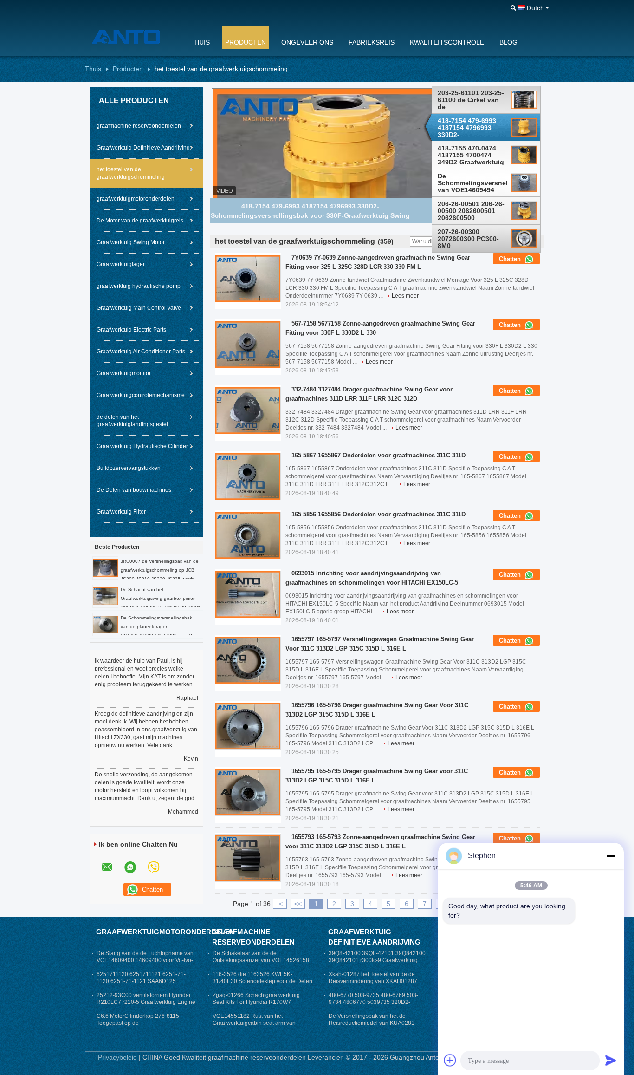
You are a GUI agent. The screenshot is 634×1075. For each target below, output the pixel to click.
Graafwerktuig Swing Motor (131, 242)
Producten (245, 42)
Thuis (93, 68)
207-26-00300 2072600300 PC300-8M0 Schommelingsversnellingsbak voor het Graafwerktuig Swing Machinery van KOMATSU (472, 238)
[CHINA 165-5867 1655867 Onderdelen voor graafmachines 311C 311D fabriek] (248, 476)
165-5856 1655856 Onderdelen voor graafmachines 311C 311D (378, 514)
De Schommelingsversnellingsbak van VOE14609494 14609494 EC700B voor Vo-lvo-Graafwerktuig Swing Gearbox (472, 183)
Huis (202, 42)
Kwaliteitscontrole (447, 42)
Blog (508, 42)
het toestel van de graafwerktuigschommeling (131, 173)
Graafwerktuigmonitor (124, 373)
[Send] (610, 1060)
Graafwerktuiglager (121, 264)
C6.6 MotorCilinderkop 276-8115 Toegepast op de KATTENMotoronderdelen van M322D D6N (144, 1026)
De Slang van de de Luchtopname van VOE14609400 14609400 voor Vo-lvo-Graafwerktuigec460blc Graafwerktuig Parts (145, 963)
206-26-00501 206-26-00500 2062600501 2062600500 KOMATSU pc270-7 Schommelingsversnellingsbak (472, 211)
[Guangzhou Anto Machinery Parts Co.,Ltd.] (133, 36)
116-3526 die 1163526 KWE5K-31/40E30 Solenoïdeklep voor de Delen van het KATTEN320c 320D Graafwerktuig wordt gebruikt (262, 984)
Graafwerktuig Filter (121, 511)
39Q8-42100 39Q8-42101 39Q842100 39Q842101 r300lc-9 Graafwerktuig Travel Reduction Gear (377, 960)
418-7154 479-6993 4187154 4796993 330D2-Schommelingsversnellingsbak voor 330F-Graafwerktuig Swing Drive (472, 127)
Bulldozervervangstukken (129, 468)
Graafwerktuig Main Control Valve (139, 308)
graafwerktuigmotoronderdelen (136, 198)
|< (280, 903)
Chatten (511, 258)
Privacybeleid (117, 1057)
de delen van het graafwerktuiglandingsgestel (132, 421)
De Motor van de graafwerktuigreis (140, 220)
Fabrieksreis (372, 42)
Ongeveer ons (307, 42)
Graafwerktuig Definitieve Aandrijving (143, 147)
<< (298, 903)
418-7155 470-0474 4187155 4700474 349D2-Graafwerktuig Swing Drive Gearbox (471, 155)
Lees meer (405, 296)
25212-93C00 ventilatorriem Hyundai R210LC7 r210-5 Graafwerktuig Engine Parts (146, 1002)
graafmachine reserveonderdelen (139, 126)
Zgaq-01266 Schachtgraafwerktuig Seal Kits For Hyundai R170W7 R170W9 (256, 1002)
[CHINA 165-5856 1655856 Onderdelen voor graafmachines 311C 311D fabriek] (248, 535)
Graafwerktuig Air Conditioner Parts (141, 351)
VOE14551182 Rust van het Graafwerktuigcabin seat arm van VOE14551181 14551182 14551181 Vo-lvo (258, 1026)
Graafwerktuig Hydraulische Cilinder (142, 446)
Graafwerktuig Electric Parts (131, 329)
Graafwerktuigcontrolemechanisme (141, 395)
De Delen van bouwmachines (134, 490)
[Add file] (450, 1060)
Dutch (535, 8)
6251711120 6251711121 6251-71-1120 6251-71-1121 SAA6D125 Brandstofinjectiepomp (141, 981)
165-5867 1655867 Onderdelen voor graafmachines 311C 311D (378, 455)
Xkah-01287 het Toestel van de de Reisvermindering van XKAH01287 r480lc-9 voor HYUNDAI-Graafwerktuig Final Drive (377, 984)
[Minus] (610, 855)
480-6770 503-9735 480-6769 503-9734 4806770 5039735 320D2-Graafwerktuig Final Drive (373, 1002)
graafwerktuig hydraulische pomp (139, 286)
